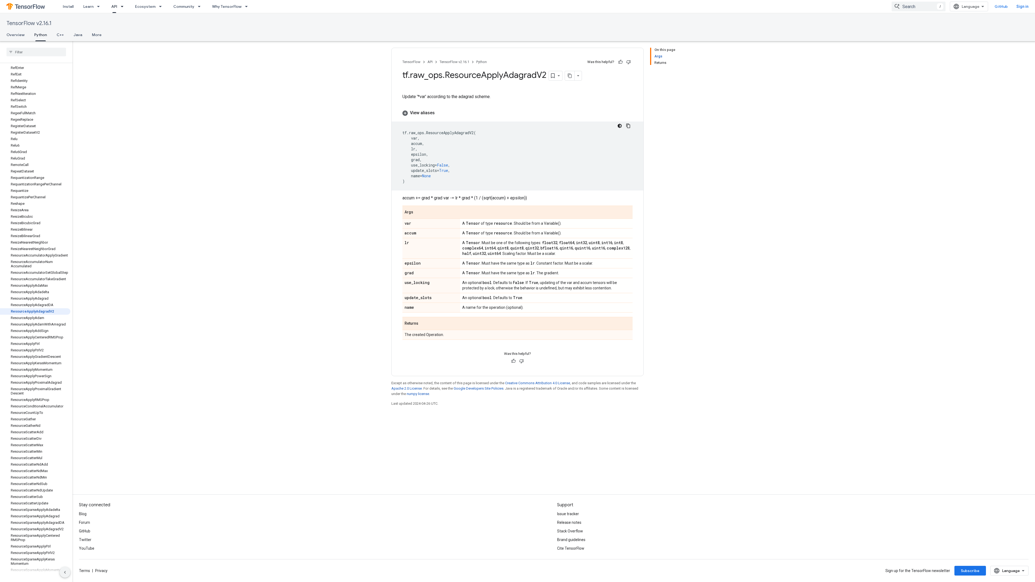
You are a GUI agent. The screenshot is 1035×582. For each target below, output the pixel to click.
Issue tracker (568, 514)
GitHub (1001, 6)
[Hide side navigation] (65, 572)
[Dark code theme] (619, 126)
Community (183, 6)
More (97, 34)
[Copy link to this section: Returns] (423, 324)
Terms (84, 571)
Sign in (1022, 6)
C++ (60, 34)
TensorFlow (411, 62)
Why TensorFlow (227, 6)
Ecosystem (145, 6)
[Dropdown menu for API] (123, 6)
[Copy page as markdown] (570, 75)
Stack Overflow (570, 531)
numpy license (418, 394)
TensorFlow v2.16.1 (28, 23)
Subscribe (970, 570)
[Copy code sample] (628, 126)
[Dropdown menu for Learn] (100, 6)
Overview (15, 34)
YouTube (86, 548)
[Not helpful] (629, 62)
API (114, 6)
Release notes (569, 522)
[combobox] (919, 6)
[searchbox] (36, 52)
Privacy (101, 571)
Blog (83, 514)
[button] (517, 113)
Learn (88, 6)
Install (68, 6)
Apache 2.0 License (406, 388)
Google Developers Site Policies (478, 388)
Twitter (85, 540)
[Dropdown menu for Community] (200, 6)
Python (40, 34)
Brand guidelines (571, 540)
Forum (84, 522)
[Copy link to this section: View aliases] (440, 113)
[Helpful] (620, 62)
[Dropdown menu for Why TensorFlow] (248, 6)
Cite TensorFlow (570, 548)
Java (78, 34)
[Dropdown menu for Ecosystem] (162, 6)
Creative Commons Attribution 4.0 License (537, 383)
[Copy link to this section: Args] (418, 212)
